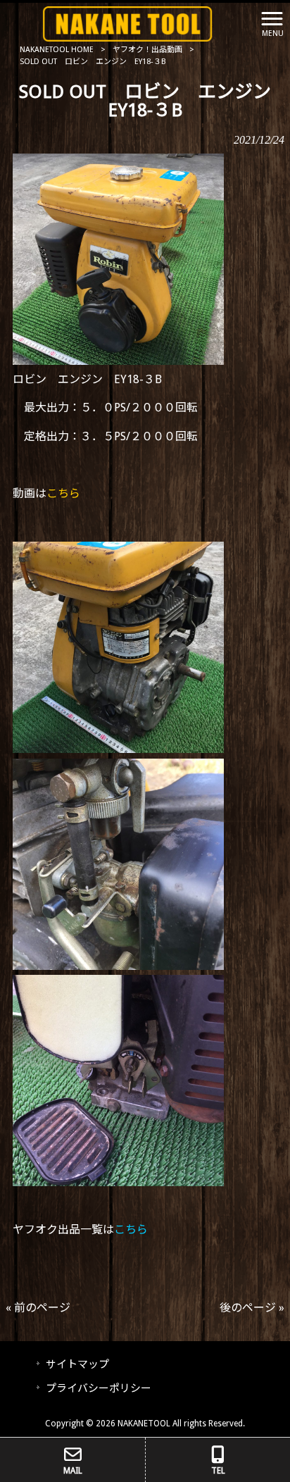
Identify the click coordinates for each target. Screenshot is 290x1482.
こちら (63, 493)
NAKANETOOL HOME (57, 49)
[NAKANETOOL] (128, 23)
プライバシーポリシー (98, 1388)
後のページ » (252, 1307)
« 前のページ (38, 1307)
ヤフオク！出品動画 (147, 49)
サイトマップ (77, 1364)
